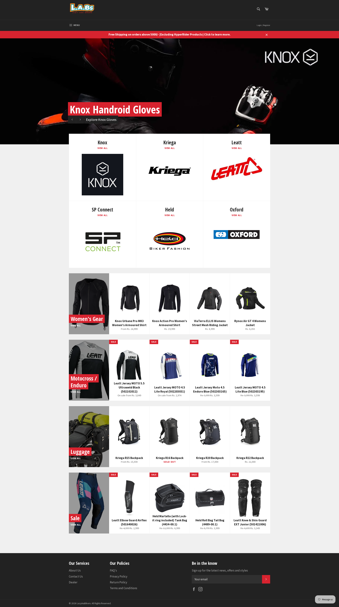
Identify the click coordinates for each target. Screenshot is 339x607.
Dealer (73, 582)
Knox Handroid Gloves (115, 109)
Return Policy (118, 582)
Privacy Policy (118, 576)
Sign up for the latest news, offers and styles (220, 570)
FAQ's (113, 570)
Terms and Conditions (123, 588)
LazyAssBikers (84, 603)
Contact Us (76, 576)
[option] (169, 91)
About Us (75, 570)
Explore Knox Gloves (101, 119)
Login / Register (263, 25)
